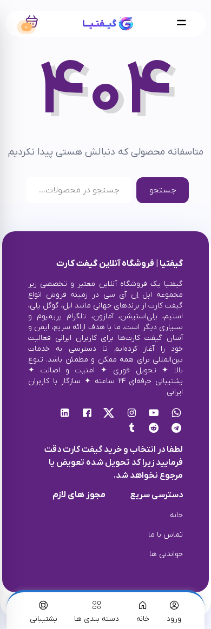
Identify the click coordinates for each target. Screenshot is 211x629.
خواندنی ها (166, 554)
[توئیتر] (109, 414)
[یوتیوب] (154, 414)
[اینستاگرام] (132, 414)
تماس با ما (165, 535)
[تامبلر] (132, 429)
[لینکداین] (64, 414)
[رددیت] (154, 429)
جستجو (162, 190)
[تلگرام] (176, 429)
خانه (176, 515)
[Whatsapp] (176, 414)
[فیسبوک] (87, 414)
